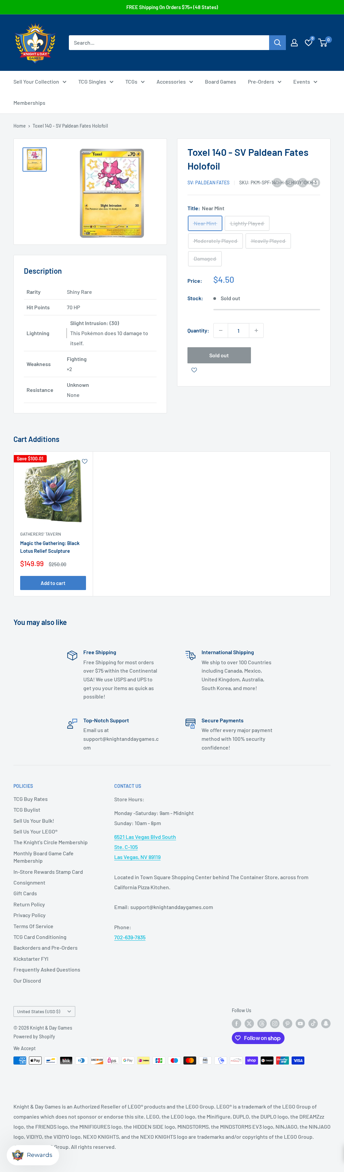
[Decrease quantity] (221, 330)
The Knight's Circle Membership (50, 842)
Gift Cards (25, 893)
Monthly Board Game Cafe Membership (43, 857)
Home (19, 126)
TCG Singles (92, 81)
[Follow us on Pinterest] (287, 1023)
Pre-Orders (261, 81)
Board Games (220, 81)
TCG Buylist (26, 809)
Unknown (78, 384)
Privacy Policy (29, 915)
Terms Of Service (33, 926)
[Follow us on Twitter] (249, 1023)
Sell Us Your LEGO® (35, 831)
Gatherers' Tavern (40, 534)
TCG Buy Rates (30, 799)
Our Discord (27, 980)
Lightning (38, 333)
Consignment (29, 882)
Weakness (39, 364)
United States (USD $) (38, 1011)
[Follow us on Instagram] (275, 1023)
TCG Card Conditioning (40, 937)
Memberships (29, 102)
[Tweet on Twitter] (302, 182)
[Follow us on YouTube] (300, 1023)
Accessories (171, 81)
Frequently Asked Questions (46, 969)
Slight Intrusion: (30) (94, 323)
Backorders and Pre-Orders (45, 947)
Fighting (77, 359)
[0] (323, 43)
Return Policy (29, 904)
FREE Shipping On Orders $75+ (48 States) (172, 7)
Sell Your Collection (36, 81)
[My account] (294, 42)
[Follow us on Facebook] (236, 1023)
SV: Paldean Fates (208, 182)
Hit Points (38, 307)
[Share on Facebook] (277, 182)
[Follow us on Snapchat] (326, 1023)
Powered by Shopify (34, 1036)
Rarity (34, 291)
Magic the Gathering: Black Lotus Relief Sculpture (50, 547)
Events (301, 81)
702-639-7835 (129, 937)
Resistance (40, 390)
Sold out (219, 355)
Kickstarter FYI (30, 958)
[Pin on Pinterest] (290, 182)
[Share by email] (315, 182)
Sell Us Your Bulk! (33, 820)
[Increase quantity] (256, 330)
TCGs (131, 81)
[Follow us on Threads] (262, 1023)
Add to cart (53, 583)
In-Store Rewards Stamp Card (48, 871)
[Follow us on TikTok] (313, 1023)
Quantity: (198, 330)
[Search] (277, 42)
